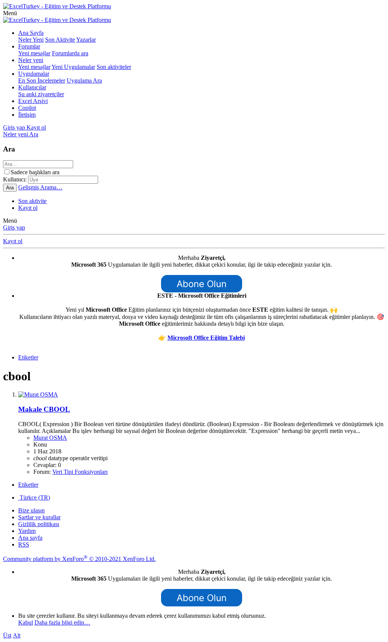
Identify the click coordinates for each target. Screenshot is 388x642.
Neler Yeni (31, 39)
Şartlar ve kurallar (39, 517)
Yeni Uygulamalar (73, 67)
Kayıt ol (28, 208)
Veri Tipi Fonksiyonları (80, 472)
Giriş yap (14, 227)
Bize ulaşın (31, 510)
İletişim (27, 114)
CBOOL (44, 409)
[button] (10, 13)
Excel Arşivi (33, 101)
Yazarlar (86, 39)
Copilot (27, 108)
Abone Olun (202, 283)
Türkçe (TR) (34, 497)
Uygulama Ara (84, 80)
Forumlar (29, 46)
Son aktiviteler (114, 67)
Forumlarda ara (70, 53)
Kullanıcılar (32, 87)
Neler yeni (30, 60)
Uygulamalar (33, 73)
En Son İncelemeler (41, 80)
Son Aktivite (60, 39)
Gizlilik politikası (38, 524)
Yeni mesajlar (34, 53)
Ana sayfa (30, 537)
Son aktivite (32, 201)
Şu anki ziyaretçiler (41, 94)
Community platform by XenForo (79, 559)
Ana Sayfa (31, 33)
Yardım (27, 531)
